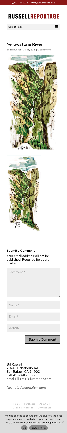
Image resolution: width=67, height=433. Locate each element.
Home (16, 403)
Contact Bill (44, 407)
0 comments (44, 49)
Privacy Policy (38, 427)
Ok (24, 427)
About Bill (45, 403)
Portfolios (29, 403)
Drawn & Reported (23, 407)
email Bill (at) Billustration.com (29, 379)
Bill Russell (15, 49)
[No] (62, 422)
